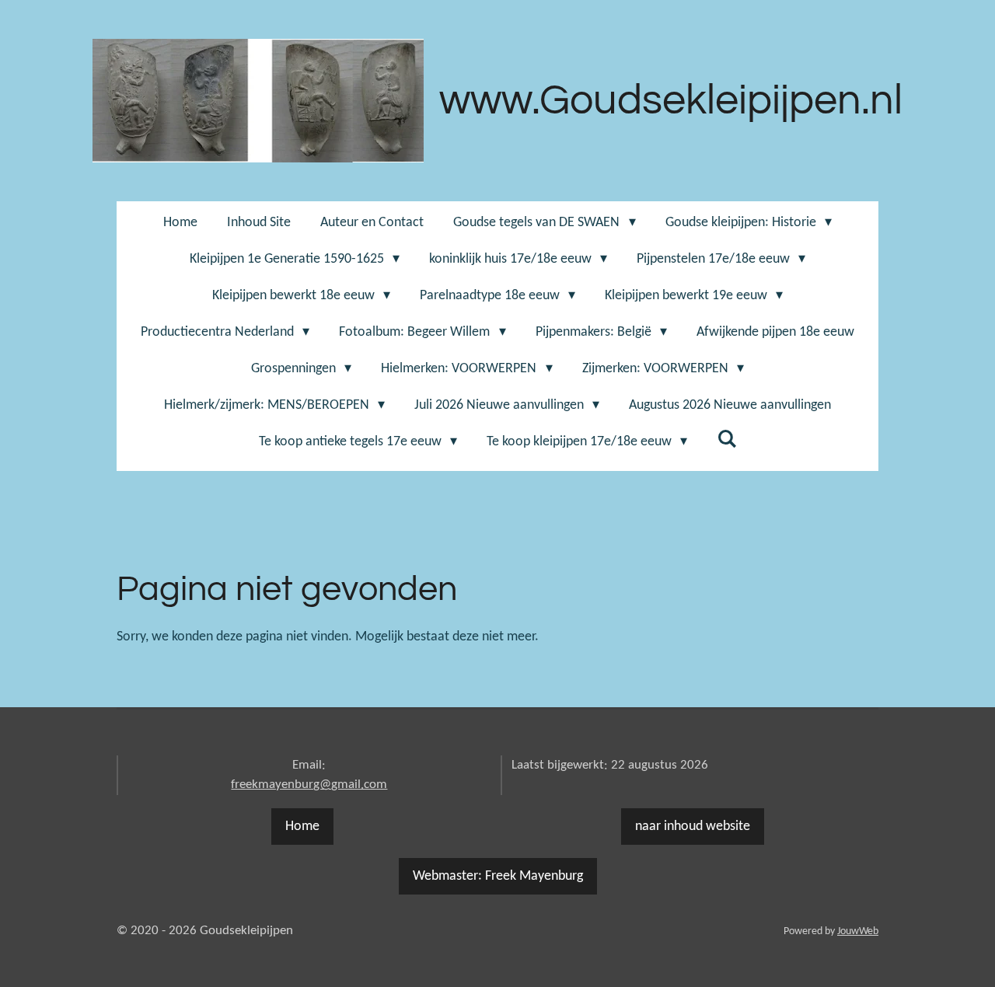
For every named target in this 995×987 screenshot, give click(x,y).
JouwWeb (857, 931)
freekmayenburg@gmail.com (309, 784)
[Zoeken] (726, 440)
